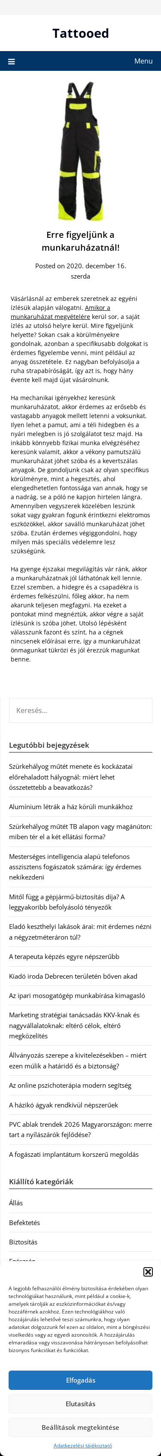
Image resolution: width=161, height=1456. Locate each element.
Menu (143, 61)
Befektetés (24, 1222)
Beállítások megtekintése (80, 1427)
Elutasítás (80, 1403)
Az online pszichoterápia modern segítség (70, 1085)
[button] (148, 1272)
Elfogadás (80, 1380)
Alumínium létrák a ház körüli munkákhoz (71, 806)
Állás (16, 1202)
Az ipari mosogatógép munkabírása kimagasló (77, 995)
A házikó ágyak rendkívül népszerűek (63, 1105)
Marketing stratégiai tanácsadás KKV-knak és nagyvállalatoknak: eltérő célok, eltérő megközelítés (74, 1025)
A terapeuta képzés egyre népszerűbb (64, 956)
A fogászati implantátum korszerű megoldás (74, 1154)
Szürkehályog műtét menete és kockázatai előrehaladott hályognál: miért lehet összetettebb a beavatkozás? (71, 777)
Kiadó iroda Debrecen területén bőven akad (73, 976)
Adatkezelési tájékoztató (83, 1445)
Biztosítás (23, 1242)
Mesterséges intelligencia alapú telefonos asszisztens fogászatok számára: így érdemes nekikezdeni (75, 867)
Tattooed (80, 32)
